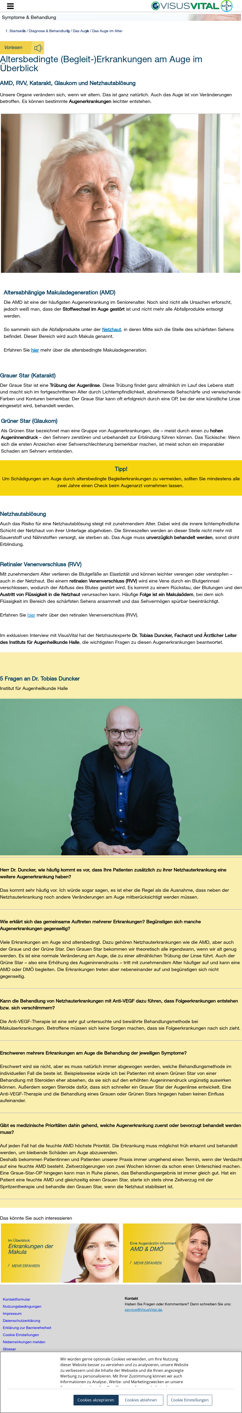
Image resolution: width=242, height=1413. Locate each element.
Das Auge (81, 30)
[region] (121, 1382)
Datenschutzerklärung (21, 1320)
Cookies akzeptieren (96, 1400)
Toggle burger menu (10, 6)
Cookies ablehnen (141, 1400)
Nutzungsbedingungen (22, 1306)
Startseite (17, 30)
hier (35, 350)
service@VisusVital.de (143, 1309)
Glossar (9, 1349)
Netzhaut (111, 329)
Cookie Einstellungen (21, 1334)
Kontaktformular (16, 1299)
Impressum (12, 1313)
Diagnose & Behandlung (49, 30)
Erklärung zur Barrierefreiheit (27, 1327)
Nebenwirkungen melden (24, 1341)
